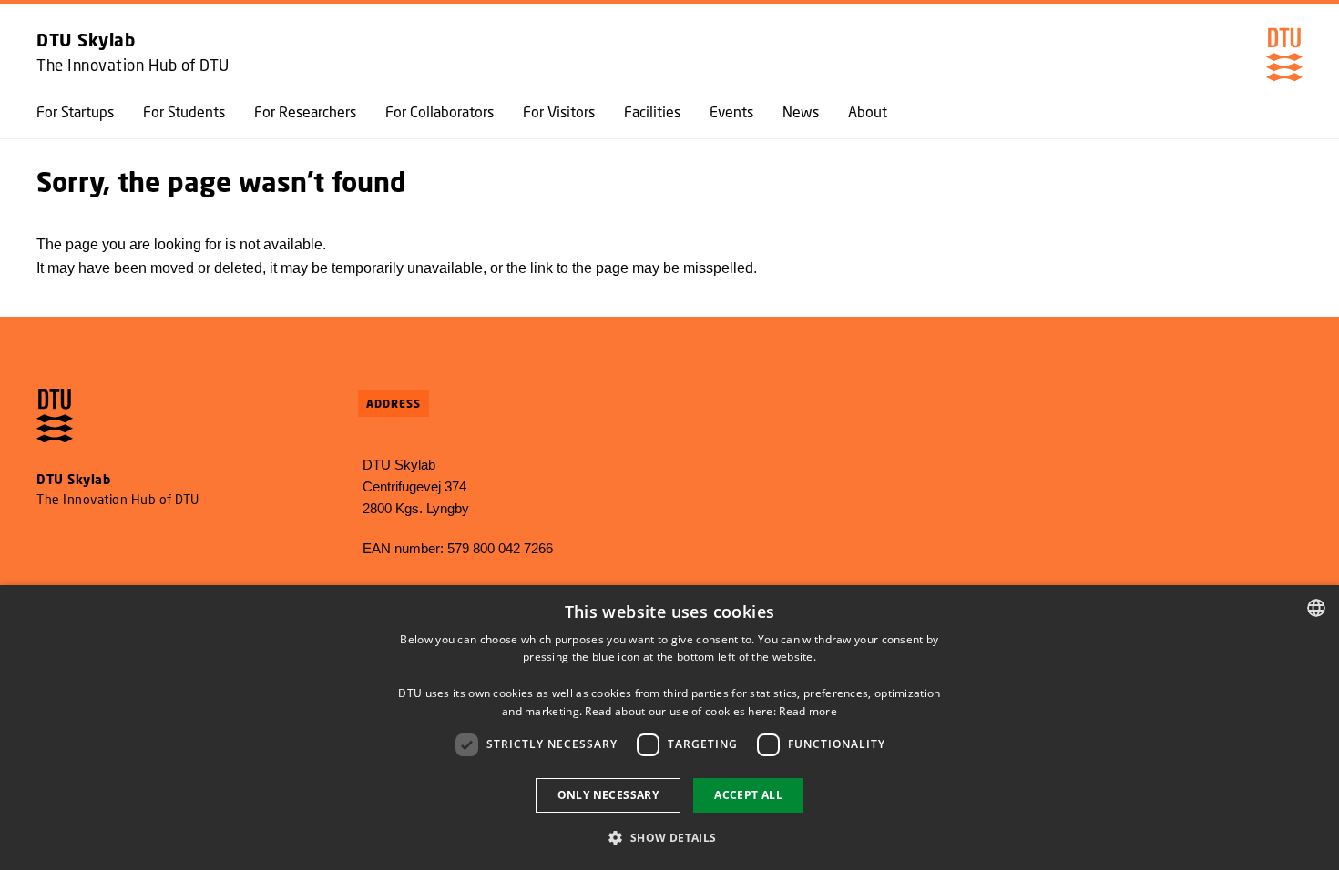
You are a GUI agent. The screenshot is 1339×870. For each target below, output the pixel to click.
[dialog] (669, 727)
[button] (669, 837)
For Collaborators (439, 112)
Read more (808, 711)
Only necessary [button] (608, 795)
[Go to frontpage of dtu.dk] (1284, 54)
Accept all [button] (748, 795)
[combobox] (1316, 608)
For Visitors (559, 112)
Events (731, 112)
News (800, 112)
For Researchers (305, 112)
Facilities (652, 112)
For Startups (75, 112)
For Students (184, 112)
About (867, 112)
